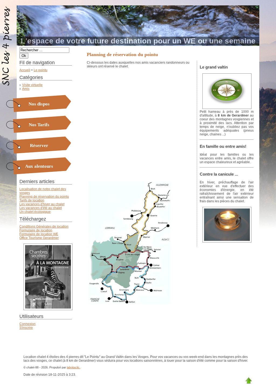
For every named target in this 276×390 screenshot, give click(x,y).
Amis (25, 89)
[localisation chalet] (225, 108)
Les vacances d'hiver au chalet (41, 204)
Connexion (27, 324)
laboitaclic (73, 367)
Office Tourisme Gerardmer (39, 238)
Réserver (39, 145)
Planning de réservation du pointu (44, 197)
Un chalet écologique (35, 212)
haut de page (248, 381)
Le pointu (40, 70)
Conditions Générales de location (43, 226)
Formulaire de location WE (38, 234)
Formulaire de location (35, 230)
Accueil (24, 70)
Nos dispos (39, 104)
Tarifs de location (31, 200)
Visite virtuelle (32, 85)
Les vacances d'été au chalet (40, 208)
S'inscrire (26, 328)
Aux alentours (39, 166)
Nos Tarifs (39, 124)
